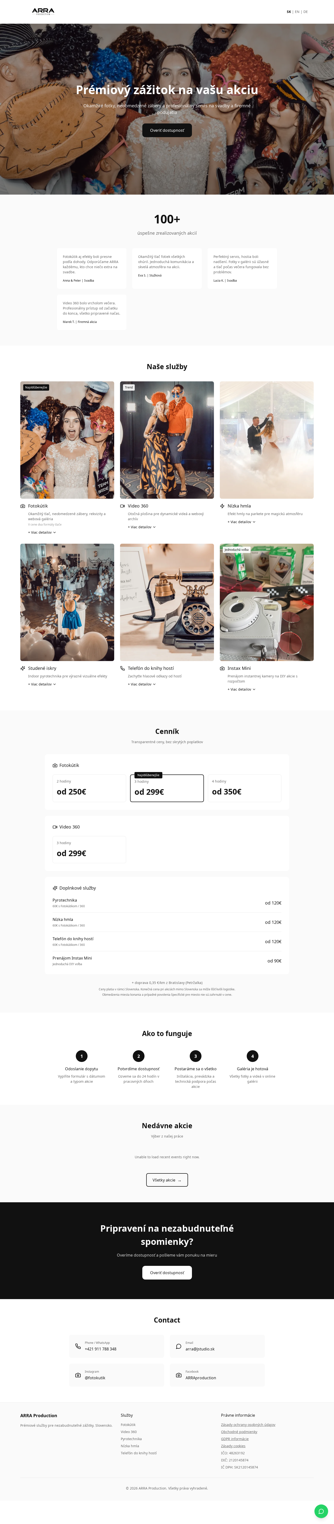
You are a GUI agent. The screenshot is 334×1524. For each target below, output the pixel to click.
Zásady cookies (233, 1446)
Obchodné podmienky (239, 1431)
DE (305, 11)
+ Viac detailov (40, 532)
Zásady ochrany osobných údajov (248, 1424)
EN (297, 11)
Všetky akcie (167, 1180)
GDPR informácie (235, 1438)
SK (289, 11)
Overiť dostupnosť (167, 130)
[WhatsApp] (321, 1511)
